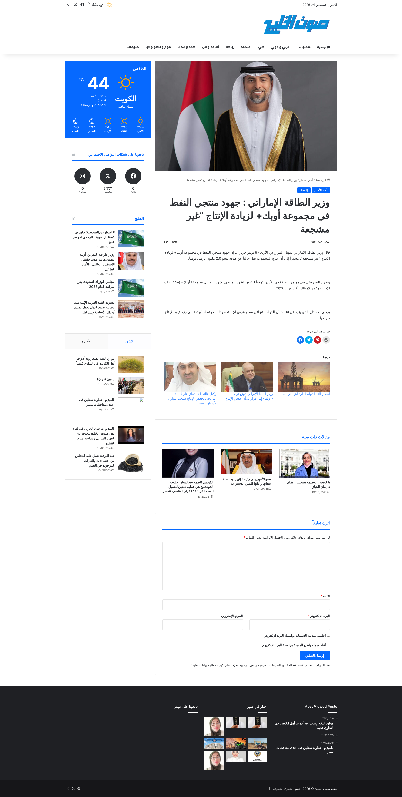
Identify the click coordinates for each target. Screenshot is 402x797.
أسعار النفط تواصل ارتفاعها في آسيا (305, 394)
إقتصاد (246, 47)
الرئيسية (323, 47)
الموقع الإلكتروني (232, 616)
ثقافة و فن (210, 47)
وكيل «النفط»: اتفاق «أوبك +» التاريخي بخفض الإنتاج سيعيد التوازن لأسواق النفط (192, 398)
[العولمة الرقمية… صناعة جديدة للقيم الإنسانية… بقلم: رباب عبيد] (214, 726)
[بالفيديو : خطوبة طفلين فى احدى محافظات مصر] (131, 410)
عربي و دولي (280, 47)
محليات (304, 47)
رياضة (230, 47)
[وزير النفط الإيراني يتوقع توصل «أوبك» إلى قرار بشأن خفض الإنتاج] (247, 377)
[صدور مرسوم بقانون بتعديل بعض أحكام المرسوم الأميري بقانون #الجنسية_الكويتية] (236, 722)
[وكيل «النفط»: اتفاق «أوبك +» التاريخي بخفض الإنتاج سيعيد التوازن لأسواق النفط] (190, 377)
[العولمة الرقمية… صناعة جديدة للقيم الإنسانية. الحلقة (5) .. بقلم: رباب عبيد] (214, 760)
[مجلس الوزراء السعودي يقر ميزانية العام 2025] (131, 288)
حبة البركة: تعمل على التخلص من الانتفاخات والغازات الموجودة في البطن (95, 460)
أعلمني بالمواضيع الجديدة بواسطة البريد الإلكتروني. (293, 645)
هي (261, 47)
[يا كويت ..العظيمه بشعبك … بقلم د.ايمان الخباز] (304, 463)
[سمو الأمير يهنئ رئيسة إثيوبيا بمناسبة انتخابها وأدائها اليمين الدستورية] (246, 461)
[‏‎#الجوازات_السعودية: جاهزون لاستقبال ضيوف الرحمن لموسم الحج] (131, 238)
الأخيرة (87, 341)
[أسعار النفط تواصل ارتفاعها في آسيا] (304, 377)
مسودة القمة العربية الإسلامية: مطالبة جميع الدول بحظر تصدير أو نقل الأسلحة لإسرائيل (94, 307)
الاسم (325, 596)
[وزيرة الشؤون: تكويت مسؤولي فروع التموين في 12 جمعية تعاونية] (236, 756)
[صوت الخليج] (296, 25)
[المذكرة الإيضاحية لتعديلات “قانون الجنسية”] (257, 722)
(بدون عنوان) (106, 379)
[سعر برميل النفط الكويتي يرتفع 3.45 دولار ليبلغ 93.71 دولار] (236, 743)
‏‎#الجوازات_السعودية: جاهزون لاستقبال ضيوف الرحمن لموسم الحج (94, 237)
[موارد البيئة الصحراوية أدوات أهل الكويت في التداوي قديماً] (131, 364)
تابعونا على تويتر (186, 706)
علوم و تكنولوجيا (158, 47)
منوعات (133, 47)
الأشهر (129, 341)
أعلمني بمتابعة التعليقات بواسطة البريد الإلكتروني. (294, 635)
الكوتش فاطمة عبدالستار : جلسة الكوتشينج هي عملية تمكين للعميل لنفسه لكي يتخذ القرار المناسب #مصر (188, 486)
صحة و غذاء (187, 47)
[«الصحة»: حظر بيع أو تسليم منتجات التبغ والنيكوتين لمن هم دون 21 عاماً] (257, 756)
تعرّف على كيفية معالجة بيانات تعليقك (214, 665)
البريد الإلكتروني (318, 616)
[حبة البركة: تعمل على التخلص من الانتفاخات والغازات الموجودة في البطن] (131, 463)
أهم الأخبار (306, 180)
